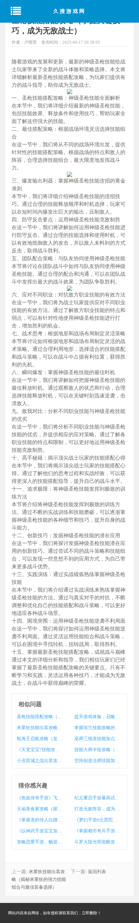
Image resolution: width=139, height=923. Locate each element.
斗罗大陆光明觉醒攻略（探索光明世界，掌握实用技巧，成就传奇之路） (97, 842)
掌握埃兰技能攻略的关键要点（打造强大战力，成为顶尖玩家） (97, 727)
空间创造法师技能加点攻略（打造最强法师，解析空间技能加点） (97, 760)
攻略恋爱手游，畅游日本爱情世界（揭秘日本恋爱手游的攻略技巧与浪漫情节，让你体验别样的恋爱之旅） (40, 842)
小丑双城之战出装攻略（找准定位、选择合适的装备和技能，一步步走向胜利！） (40, 760)
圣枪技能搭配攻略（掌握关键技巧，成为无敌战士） (40, 716)
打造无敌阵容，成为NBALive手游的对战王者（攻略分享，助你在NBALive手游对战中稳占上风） (97, 808)
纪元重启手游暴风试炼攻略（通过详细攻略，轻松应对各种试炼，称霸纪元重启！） (97, 797)
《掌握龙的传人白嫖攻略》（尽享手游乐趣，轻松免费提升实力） (40, 819)
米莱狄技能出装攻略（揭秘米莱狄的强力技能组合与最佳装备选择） (40, 727)
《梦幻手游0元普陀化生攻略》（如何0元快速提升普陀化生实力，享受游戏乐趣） (97, 819)
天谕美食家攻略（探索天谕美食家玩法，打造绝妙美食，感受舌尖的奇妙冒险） (40, 808)
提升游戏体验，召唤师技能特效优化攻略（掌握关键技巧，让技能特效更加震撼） (97, 716)
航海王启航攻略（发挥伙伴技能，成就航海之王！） (40, 738)
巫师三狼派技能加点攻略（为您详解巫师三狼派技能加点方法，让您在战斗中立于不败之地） (97, 738)
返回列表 (97, 871)
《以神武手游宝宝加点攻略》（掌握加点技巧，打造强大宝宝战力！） (40, 830)
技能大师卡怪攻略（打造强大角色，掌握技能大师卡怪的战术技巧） (97, 749)
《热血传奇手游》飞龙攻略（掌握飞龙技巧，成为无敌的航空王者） (40, 797)
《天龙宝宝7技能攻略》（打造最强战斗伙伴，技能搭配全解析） (40, 749)
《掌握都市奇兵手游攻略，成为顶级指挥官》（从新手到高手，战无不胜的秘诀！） (97, 830)
